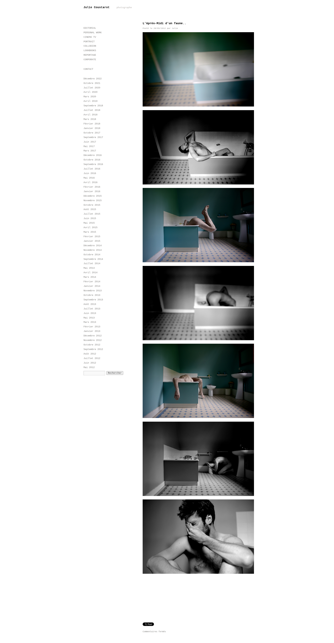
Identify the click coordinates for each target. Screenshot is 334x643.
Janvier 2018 (92, 128)
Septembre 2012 (93, 349)
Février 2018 (92, 123)
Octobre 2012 (92, 344)
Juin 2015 (90, 218)
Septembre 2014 (93, 259)
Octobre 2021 (92, 83)
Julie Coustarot (108, 7)
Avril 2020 (90, 92)
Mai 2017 (89, 146)
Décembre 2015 (93, 196)
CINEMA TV (90, 37)
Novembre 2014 (93, 250)
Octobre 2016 (92, 159)
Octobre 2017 (92, 132)
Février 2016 (92, 187)
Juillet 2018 (92, 110)
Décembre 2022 (93, 78)
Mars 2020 (90, 96)
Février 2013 (92, 326)
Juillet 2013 (92, 308)
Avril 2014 (90, 272)
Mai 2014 (89, 268)
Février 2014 (92, 281)
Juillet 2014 (92, 263)
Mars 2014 (90, 277)
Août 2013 (90, 304)
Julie (175, 28)
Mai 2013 (89, 317)
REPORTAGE (90, 55)
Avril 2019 (90, 101)
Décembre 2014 (93, 245)
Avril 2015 (90, 227)
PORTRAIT (89, 41)
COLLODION (90, 46)
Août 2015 (90, 209)
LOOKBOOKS (90, 50)
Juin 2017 (90, 141)
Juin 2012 (90, 362)
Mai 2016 (89, 177)
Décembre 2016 (93, 155)
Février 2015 (92, 236)
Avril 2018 (90, 114)
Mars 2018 (90, 119)
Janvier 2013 (92, 331)
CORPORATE (90, 59)
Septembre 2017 (93, 137)
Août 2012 (90, 353)
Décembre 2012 (93, 335)
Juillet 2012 (92, 358)
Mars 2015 (90, 232)
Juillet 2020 (92, 87)
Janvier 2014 (92, 286)
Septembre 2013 (93, 299)
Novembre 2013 (93, 290)
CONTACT (88, 69)
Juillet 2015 (92, 213)
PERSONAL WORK (93, 32)
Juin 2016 (90, 173)
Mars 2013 (90, 322)
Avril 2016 (90, 182)
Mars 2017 (90, 150)
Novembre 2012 (93, 340)
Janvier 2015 (92, 241)
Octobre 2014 (92, 254)
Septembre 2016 (93, 164)
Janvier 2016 (92, 191)
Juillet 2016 (92, 168)
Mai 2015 (89, 223)
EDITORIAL (90, 28)
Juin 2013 (90, 313)
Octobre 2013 (92, 295)
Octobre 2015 (92, 205)
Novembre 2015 (93, 200)
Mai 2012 (89, 367)
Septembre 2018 (93, 105)
